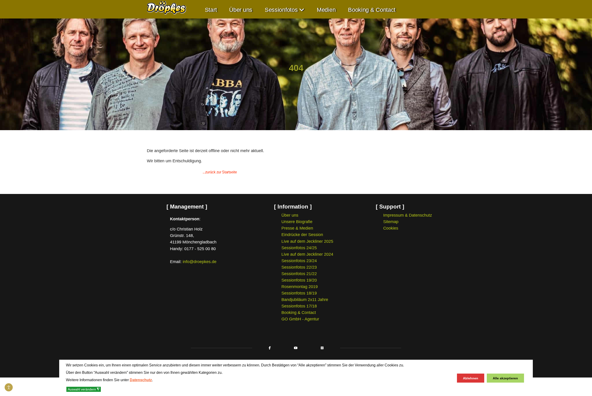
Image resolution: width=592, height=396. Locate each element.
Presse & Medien (297, 228)
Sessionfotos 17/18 (299, 306)
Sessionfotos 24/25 (299, 248)
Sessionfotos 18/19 (299, 293)
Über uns (240, 9)
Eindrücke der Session (302, 234)
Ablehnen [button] (470, 378)
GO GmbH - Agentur (300, 319)
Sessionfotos (281, 9)
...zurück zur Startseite (220, 172)
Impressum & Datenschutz (407, 215)
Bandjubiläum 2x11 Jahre (304, 299)
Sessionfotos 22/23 (299, 267)
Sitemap (390, 221)
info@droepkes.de (199, 261)
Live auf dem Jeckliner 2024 (307, 254)
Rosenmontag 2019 (299, 286)
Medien (326, 9)
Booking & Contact (371, 9)
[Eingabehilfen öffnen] (9, 387)
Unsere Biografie (296, 221)
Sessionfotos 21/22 (299, 273)
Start (211, 9)
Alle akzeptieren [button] (505, 378)
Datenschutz (141, 380)
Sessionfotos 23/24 (299, 260)
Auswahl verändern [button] (84, 389)
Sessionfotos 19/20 (299, 280)
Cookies (390, 228)
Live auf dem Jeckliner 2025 (307, 241)
